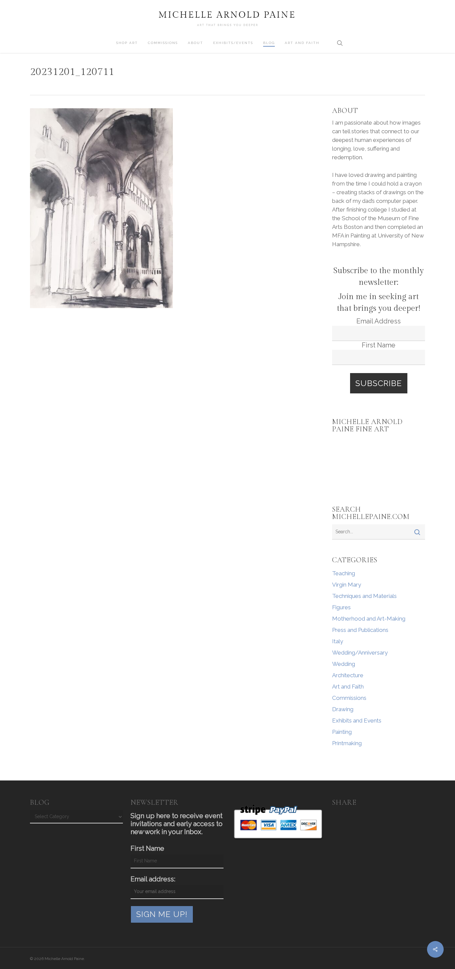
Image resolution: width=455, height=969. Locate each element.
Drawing (342, 709)
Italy (337, 641)
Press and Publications (360, 630)
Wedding (343, 664)
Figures (341, 607)
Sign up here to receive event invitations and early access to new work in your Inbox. (177, 824)
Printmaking (347, 743)
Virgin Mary (346, 584)
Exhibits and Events (356, 720)
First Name (378, 345)
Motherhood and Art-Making (368, 618)
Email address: (153, 879)
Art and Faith (348, 686)
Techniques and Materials (364, 596)
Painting (342, 731)
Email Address (378, 321)
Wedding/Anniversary (360, 652)
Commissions (349, 698)
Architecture (347, 675)
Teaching (343, 573)
